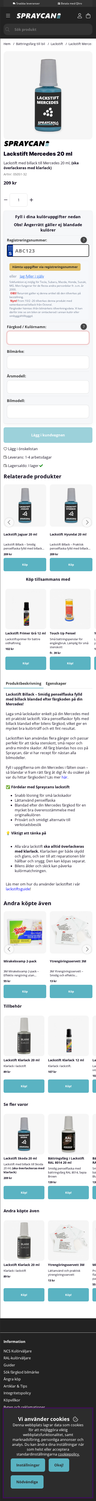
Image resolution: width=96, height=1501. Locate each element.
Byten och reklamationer (24, 1407)
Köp (25, 565)
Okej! (59, 1465)
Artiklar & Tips (15, 1386)
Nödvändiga (27, 1481)
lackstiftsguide (18, 889)
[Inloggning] (79, 16)
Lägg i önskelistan (22, 448)
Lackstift (57, 44)
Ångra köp (12, 1379)
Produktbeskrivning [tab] (23, 683)
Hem (7, 44)
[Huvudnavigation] (8, 16)
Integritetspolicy (17, 1393)
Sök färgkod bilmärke (21, 1372)
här (64, 777)
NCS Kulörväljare (18, 1351)
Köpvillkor (12, 1400)
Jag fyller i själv (32, 276)
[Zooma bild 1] (48, 95)
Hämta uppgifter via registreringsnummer (45, 267)
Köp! (70, 663)
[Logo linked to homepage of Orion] (38, 15)
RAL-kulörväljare (17, 1358)
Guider (9, 1365)
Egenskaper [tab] (56, 683)
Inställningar (28, 1465)
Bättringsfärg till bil (30, 44)
